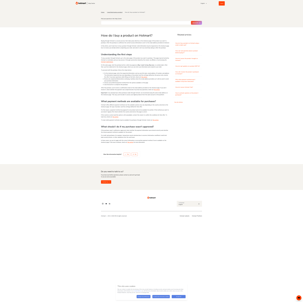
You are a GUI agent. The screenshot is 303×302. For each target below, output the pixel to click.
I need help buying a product (115, 12)
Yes (128, 154)
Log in (221, 3)
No (135, 154)
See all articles (178, 102)
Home (102, 12)
